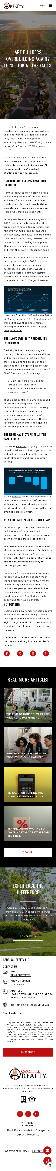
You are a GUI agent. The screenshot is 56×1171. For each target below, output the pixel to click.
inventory (21, 446)
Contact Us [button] (28, 936)
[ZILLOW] (36, 1114)
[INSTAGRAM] (20, 1114)
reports (16, 496)
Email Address (13, 1013)
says (38, 373)
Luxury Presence (28, 1134)
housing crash (39, 219)
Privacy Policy (41, 1151)
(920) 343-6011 (17, 984)
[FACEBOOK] (28, 1114)
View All (28, 852)
